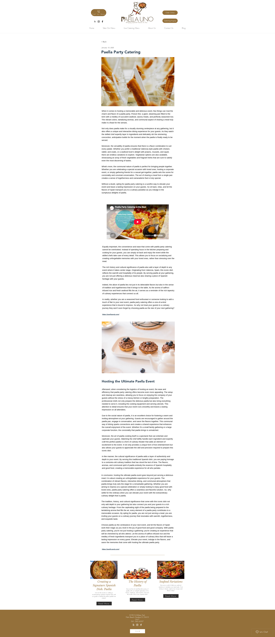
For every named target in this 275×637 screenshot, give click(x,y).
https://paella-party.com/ (110, 549)
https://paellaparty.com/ (110, 314)
